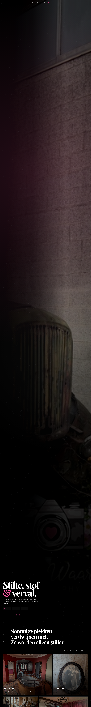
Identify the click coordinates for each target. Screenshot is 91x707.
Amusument (83, 650)
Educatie (77, 650)
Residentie (59, 650)
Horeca (72, 650)
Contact (58, 2)
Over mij (38, 2)
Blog (44, 2)
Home (32, 2)
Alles (53, 650)
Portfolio (50, 2)
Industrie (66, 650)
